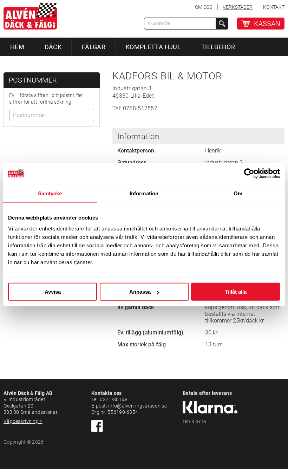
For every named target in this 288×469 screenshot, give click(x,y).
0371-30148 (113, 399)
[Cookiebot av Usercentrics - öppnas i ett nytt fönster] (249, 173)
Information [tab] (144, 193)
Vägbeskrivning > (23, 421)
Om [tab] (238, 193)
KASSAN (267, 23)
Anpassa (140, 292)
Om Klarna (195, 421)
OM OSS (203, 7)
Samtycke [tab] (50, 193)
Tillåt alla (236, 292)
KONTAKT (273, 7)
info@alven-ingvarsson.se (137, 406)
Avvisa (53, 292)
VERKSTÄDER (238, 7)
